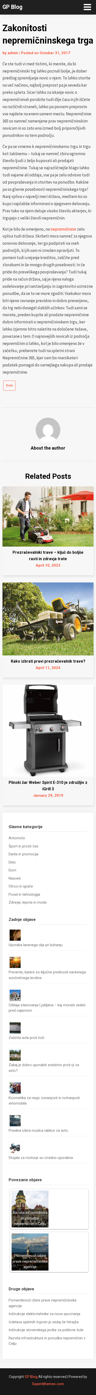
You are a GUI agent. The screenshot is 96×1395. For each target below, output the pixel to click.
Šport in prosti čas (23, 846)
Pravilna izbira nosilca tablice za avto (38, 1130)
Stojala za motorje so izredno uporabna (41, 1157)
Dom (9, 385)
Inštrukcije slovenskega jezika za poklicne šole (46, 1330)
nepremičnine (63, 229)
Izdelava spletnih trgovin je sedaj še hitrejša (44, 1322)
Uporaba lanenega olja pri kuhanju (36, 945)
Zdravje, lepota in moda (28, 902)
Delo (12, 862)
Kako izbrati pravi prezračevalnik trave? (48, 661)
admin (13, 53)
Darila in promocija (23, 854)
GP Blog (12, 7)
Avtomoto (17, 838)
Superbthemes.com (48, 1384)
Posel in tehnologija (24, 894)
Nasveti (15, 878)
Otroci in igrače (21, 886)
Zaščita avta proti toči (26, 1037)
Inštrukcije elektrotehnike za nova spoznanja (44, 1314)
